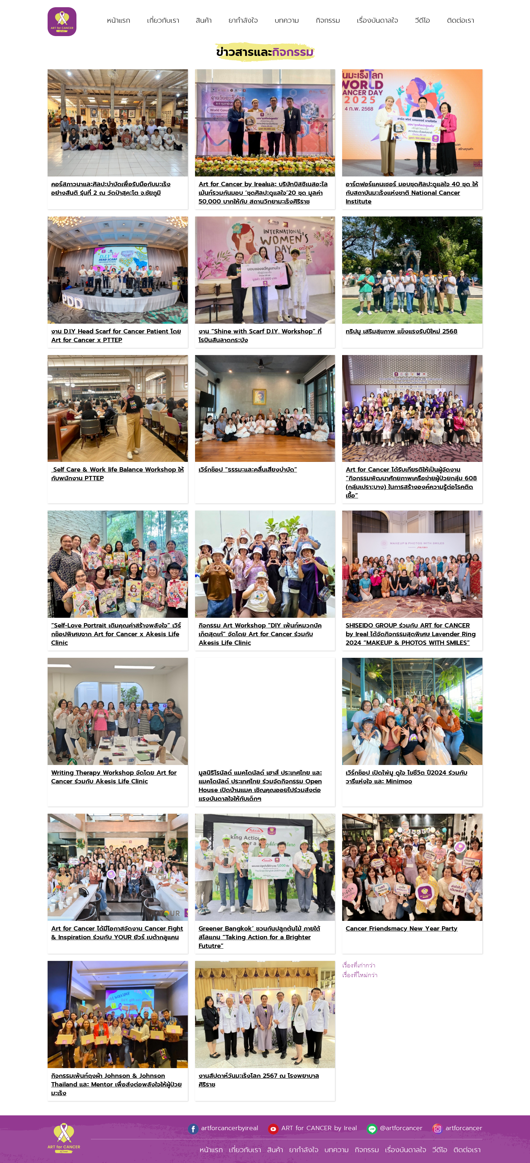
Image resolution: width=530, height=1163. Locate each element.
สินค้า (204, 20)
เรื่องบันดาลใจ (377, 20)
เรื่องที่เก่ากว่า (358, 966)
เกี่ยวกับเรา (163, 20)
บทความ (287, 20)
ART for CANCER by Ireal (318, 1128)
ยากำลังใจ (243, 20)
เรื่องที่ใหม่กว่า (359, 975)
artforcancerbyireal (228, 1128)
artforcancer (462, 1128)
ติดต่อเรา (460, 20)
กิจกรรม (328, 20)
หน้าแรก (118, 20)
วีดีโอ (422, 20)
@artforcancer (400, 1128)
